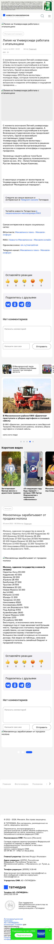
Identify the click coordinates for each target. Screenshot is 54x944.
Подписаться (24, 935)
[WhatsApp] (28, 304)
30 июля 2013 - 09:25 (11, 523)
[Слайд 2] (24, 441)
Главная (7, 783)
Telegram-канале (30, 199)
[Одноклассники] (14, 304)
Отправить (41, 346)
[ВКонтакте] (8, 304)
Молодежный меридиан (13, 34)
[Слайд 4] (30, 441)
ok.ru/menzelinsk (29, 245)
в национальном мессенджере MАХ (23, 212)
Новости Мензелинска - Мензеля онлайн (30, 239)
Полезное (37, 783)
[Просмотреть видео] (11, 468)
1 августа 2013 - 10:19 (11, 49)
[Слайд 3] (27, 441)
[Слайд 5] (33, 441)
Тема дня (7, 508)
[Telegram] (21, 304)
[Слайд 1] (21, 441)
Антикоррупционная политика (13, 919)
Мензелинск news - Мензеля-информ (24, 233)
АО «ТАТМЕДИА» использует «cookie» (13, 923)
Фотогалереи (21, 783)
